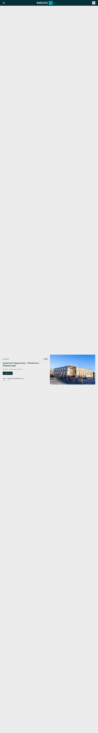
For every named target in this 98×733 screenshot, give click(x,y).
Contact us (7, 373)
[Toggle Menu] (4, 2)
